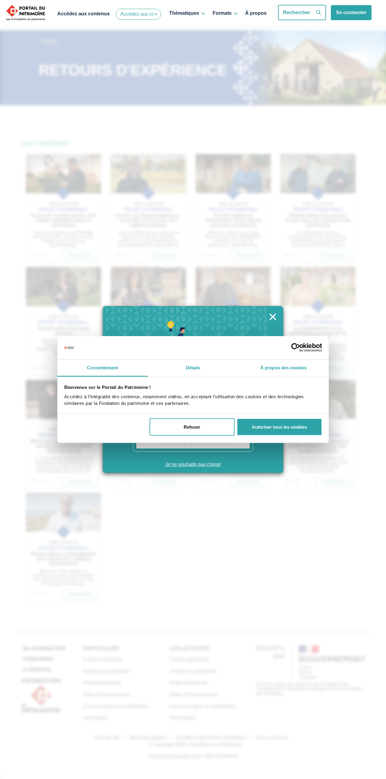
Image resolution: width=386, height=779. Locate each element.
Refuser (192, 427)
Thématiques (184, 13)
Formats (222, 13)
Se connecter (351, 12)
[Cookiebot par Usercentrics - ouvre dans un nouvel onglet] (295, 347)
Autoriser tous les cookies (279, 427)
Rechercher (296, 12)
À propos (256, 13)
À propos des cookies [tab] (283, 367)
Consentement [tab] (102, 367)
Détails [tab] (193, 367)
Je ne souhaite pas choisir (193, 464)
